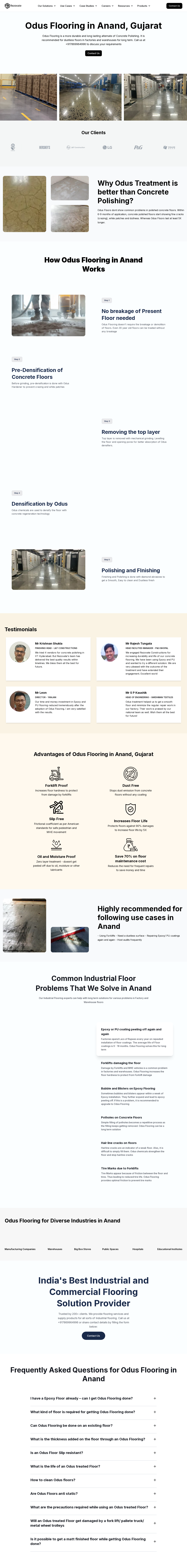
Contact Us (174, 6)
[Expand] (155, 1398)
